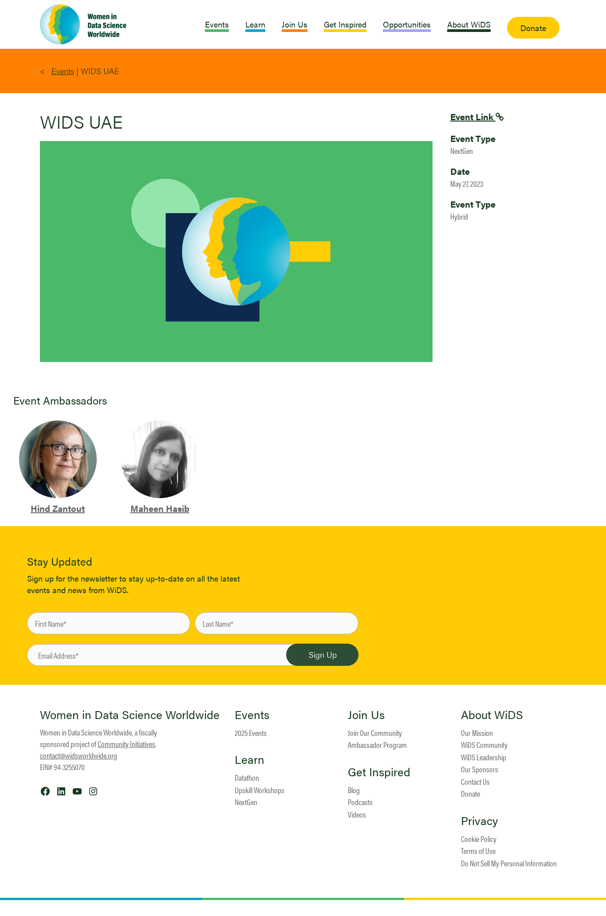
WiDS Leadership (483, 757)
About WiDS (492, 714)
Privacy (479, 820)
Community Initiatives (126, 743)
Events (62, 70)
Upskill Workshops (259, 789)
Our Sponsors (479, 768)
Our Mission (477, 732)
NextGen (246, 801)
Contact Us (475, 781)
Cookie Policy (478, 838)
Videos (357, 814)
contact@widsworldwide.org (78, 755)
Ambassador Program (377, 744)
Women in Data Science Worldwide (130, 714)
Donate (470, 793)
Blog (354, 789)
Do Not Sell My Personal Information (509, 863)
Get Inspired (379, 771)
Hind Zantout (58, 508)
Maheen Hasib (159, 508)
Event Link (473, 116)
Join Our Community (375, 732)
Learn (249, 759)
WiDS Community (484, 744)
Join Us (366, 714)
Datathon (247, 777)
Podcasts (360, 801)
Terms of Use (478, 850)
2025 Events (251, 732)
